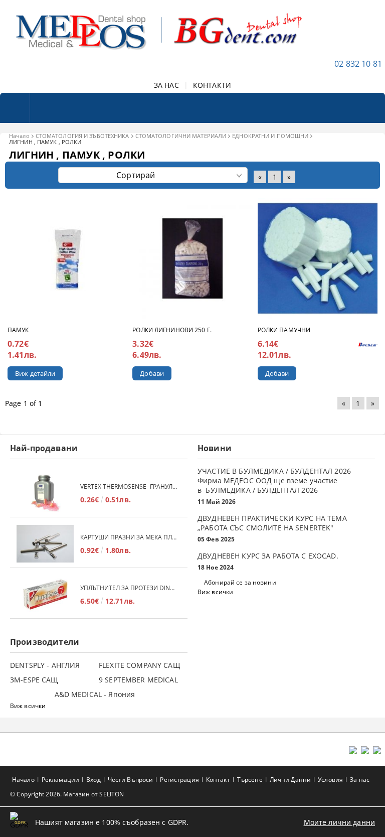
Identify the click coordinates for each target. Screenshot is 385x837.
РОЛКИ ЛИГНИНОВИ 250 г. (172, 330)
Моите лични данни (339, 822)
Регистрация (179, 779)
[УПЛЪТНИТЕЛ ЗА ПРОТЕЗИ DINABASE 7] (45, 594)
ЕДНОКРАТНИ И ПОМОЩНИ (270, 136)
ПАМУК (18, 330)
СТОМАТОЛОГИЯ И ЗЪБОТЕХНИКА (82, 136)
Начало (19, 136)
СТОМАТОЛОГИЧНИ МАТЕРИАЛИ (181, 136)
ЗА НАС (166, 85)
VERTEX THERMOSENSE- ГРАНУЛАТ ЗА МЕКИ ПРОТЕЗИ (128, 486)
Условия (330, 779)
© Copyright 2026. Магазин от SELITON (67, 794)
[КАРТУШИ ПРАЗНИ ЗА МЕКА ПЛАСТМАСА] (45, 544)
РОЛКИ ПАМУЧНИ (284, 330)
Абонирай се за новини (240, 582)
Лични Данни (290, 779)
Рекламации (60, 779)
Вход (93, 779)
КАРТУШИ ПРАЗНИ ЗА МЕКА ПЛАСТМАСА (128, 537)
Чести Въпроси (130, 779)
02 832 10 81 (358, 63)
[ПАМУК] (67, 259)
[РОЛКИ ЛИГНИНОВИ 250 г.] (192, 258)
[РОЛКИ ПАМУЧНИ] (317, 258)
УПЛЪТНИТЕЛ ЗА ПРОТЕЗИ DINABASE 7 (128, 588)
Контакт (218, 779)
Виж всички (215, 592)
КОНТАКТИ (212, 85)
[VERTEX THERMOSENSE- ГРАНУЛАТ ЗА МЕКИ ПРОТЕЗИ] (45, 493)
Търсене (250, 779)
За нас (359, 779)
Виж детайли (35, 373)
